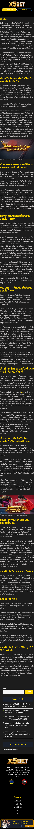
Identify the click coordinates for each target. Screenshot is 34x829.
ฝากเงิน (17, 810)
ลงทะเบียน (18, 801)
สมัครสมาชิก (9, 9)
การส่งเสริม (18, 804)
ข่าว (18, 814)
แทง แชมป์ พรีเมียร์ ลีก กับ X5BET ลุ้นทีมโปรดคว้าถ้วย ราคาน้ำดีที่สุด (17, 705)
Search (5, 688)
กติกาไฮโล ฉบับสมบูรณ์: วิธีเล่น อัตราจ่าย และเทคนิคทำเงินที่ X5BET (17, 712)
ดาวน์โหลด (18, 807)
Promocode (14, 826)
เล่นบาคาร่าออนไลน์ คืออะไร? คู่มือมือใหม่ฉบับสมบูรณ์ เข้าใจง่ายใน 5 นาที (17, 725)
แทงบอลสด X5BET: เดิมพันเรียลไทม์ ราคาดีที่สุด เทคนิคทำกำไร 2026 (17, 718)
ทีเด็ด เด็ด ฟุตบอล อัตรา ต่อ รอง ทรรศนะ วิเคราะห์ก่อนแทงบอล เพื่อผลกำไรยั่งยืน (17, 734)
